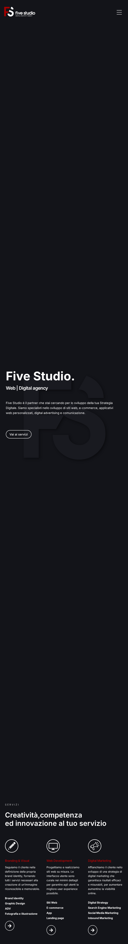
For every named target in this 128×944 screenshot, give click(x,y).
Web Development (59, 860)
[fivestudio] (19, 11)
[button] (119, 11)
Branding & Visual (17, 860)
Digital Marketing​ (99, 860)
